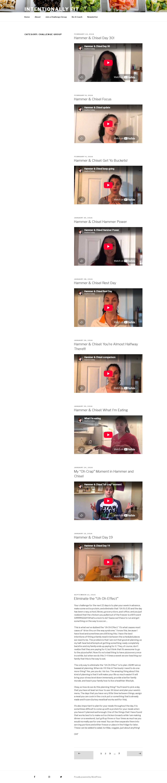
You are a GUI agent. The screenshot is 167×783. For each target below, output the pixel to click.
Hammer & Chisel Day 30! (94, 38)
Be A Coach (77, 17)
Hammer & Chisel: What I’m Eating (101, 410)
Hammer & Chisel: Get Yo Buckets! (100, 160)
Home (27, 17)
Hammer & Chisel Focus (92, 99)
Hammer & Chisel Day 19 (93, 537)
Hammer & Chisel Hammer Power (100, 222)
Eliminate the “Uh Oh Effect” (96, 598)
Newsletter (92, 17)
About (38, 17)
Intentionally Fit (52, 9)
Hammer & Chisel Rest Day (95, 283)
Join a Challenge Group (56, 17)
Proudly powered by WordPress (87, 777)
